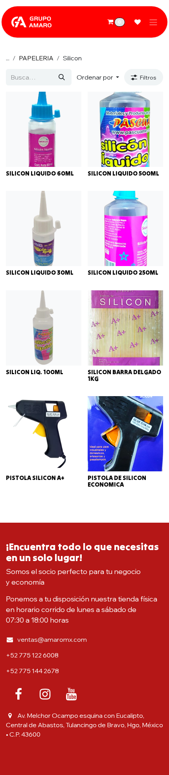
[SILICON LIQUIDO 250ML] (125, 228)
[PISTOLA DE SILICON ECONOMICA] (125, 433)
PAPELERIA (36, 58)
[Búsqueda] (62, 77)
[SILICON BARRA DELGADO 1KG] (125, 328)
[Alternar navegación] (153, 22)
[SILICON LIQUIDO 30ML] (43, 228)
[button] (98, 77)
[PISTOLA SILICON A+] (43, 433)
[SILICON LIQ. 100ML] (43, 328)
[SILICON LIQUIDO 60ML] (43, 129)
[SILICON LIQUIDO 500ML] (125, 129)
